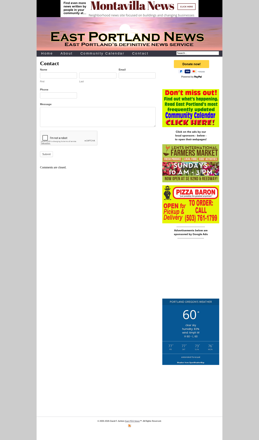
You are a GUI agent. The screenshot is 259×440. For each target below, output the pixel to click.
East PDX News (132, 421)
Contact (140, 53)
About (66, 53)
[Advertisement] (190, 271)
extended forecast (190, 357)
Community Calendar (102, 53)
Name (43, 69)
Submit (46, 154)
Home (47, 53)
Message (46, 104)
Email (122, 69)
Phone (44, 89)
